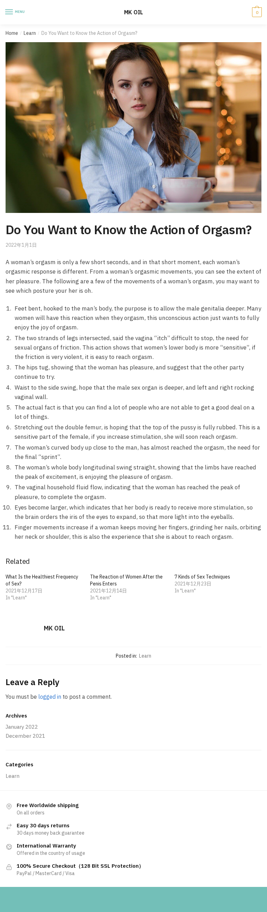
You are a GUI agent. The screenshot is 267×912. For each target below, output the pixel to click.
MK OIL (133, 12)
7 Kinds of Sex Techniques (202, 577)
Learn (30, 33)
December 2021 (25, 736)
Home (12, 33)
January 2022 (22, 726)
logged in (49, 696)
